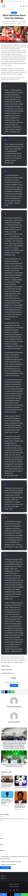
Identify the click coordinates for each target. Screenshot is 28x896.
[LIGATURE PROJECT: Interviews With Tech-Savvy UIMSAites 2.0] (21, 797)
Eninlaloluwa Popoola (8, 21)
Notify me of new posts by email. (8, 864)
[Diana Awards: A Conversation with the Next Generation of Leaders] (7, 794)
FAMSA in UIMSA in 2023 (21, 787)
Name (1, 838)
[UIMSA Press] (3, 6)
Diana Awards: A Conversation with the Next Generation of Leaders (7, 801)
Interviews (14, 12)
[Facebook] (2, 691)
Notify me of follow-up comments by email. (11, 861)
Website (2, 850)
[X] (6, 691)
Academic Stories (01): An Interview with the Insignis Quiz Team (7, 785)
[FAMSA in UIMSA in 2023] (21, 781)
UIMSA (14, 678)
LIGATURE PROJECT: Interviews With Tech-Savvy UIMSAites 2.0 (20, 806)
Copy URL (14, 685)
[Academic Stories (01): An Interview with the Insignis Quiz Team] (7, 779)
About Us (3, 875)
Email (1, 844)
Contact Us (3, 878)
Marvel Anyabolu (20, 21)
